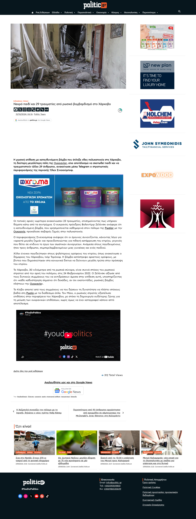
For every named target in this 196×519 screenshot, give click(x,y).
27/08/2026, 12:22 (148, 466)
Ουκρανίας (60, 163)
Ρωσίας (109, 228)
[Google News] (47, 109)
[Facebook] (16, 109)
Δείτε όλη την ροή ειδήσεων (28, 371)
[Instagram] (25, 109)
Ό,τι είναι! (37, 452)
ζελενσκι (31, 396)
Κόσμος (115, 13)
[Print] (38, 109)
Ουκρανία (19, 231)
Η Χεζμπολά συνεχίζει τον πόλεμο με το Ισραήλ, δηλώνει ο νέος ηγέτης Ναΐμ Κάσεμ (38, 411)
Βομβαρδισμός (22, 396)
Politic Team (40, 114)
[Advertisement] (68, 140)
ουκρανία (38, 396)
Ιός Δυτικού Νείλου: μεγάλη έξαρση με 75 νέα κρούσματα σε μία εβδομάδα (76, 461)
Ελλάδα (55, 13)
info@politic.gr (114, 483)
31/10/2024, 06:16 (24, 114)
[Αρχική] (32, 12)
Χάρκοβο (74, 396)
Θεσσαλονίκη (130, 13)
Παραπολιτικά (84, 13)
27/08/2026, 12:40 (64, 466)
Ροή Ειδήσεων (43, 13)
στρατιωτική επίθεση (53, 396)
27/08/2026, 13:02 (21, 463)
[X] (20, 109)
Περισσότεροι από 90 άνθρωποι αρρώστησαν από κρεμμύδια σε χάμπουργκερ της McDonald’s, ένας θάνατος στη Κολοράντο (96, 413)
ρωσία (44, 396)
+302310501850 (112, 486)
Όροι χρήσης (149, 483)
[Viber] (33, 109)
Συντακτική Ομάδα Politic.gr (37, 463)
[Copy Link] (42, 109)
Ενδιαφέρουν (17, 101)
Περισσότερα (149, 13)
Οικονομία (101, 13)
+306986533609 (112, 489)
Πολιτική (68, 13)
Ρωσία (30, 293)
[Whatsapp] (29, 109)
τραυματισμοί (65, 396)
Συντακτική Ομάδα (152, 500)
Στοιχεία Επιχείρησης (153, 505)
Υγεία (69, 452)
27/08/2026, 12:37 (106, 463)
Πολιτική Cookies (151, 487)
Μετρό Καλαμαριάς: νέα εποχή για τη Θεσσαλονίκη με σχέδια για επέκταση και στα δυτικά (160, 461)
